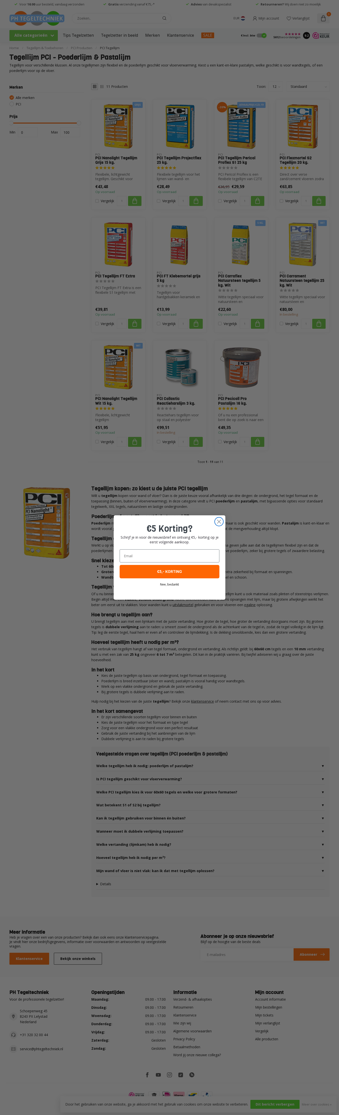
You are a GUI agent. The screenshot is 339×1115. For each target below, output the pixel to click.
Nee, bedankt (169, 584)
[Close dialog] (219, 521)
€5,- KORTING (169, 571)
